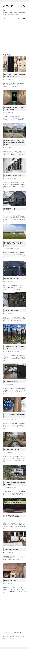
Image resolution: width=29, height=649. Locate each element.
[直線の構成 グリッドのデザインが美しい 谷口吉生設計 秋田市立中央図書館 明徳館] (14, 130)
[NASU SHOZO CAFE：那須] (14, 268)
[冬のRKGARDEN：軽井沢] (14, 538)
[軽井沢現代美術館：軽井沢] (14, 371)
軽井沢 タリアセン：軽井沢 (11, 449)
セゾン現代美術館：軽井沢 (11, 516)
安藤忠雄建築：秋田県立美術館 (12, 175)
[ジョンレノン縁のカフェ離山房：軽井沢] (14, 404)
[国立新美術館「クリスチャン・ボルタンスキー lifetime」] (14, 97)
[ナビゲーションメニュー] (24, 18)
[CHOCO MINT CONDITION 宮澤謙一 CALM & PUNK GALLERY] (14, 64)
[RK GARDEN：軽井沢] (14, 570)
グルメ (15, 248)
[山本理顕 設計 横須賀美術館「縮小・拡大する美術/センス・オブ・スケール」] (14, 231)
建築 (11, 147)
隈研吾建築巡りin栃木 (10, 209)
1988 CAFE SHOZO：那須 (11, 310)
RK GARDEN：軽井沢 (10, 580)
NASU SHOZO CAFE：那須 (11, 278)
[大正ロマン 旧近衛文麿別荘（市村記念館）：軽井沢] (14, 472)
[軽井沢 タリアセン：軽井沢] (14, 439)
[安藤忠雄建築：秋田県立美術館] (14, 165)
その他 (15, 419)
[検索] (18, 18)
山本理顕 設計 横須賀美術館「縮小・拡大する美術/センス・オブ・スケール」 (14, 244)
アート (11, 79)
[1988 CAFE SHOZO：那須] (14, 299)
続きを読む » (15, 86)
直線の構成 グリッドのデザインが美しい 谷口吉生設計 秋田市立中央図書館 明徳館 (14, 142)
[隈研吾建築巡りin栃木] (14, 198)
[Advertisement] (14, 617)
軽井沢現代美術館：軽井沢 (11, 381)
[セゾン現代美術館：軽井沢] (14, 505)
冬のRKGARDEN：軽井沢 (11, 549)
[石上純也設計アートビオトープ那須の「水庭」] (14, 334)
